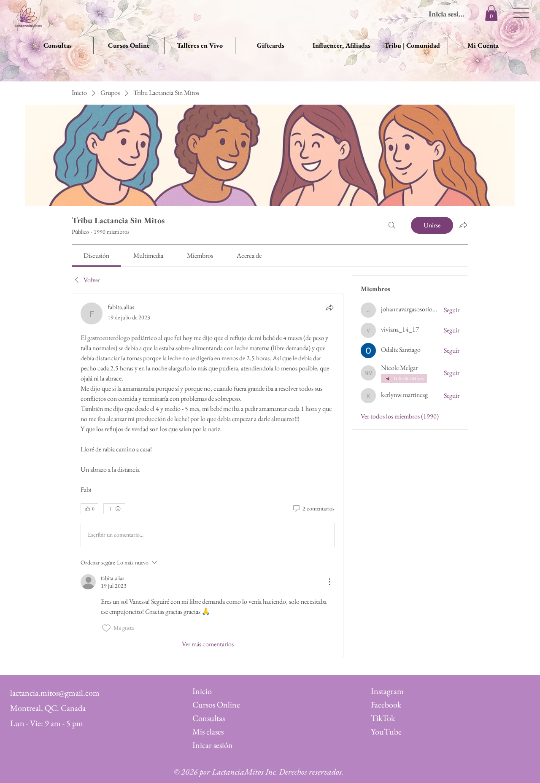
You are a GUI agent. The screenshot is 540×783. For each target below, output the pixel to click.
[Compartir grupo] (463, 225)
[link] (96, 255)
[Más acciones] (329, 582)
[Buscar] (392, 225)
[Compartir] (329, 307)
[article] (207, 476)
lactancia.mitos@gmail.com (55, 692)
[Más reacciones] (114, 508)
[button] (491, 13)
